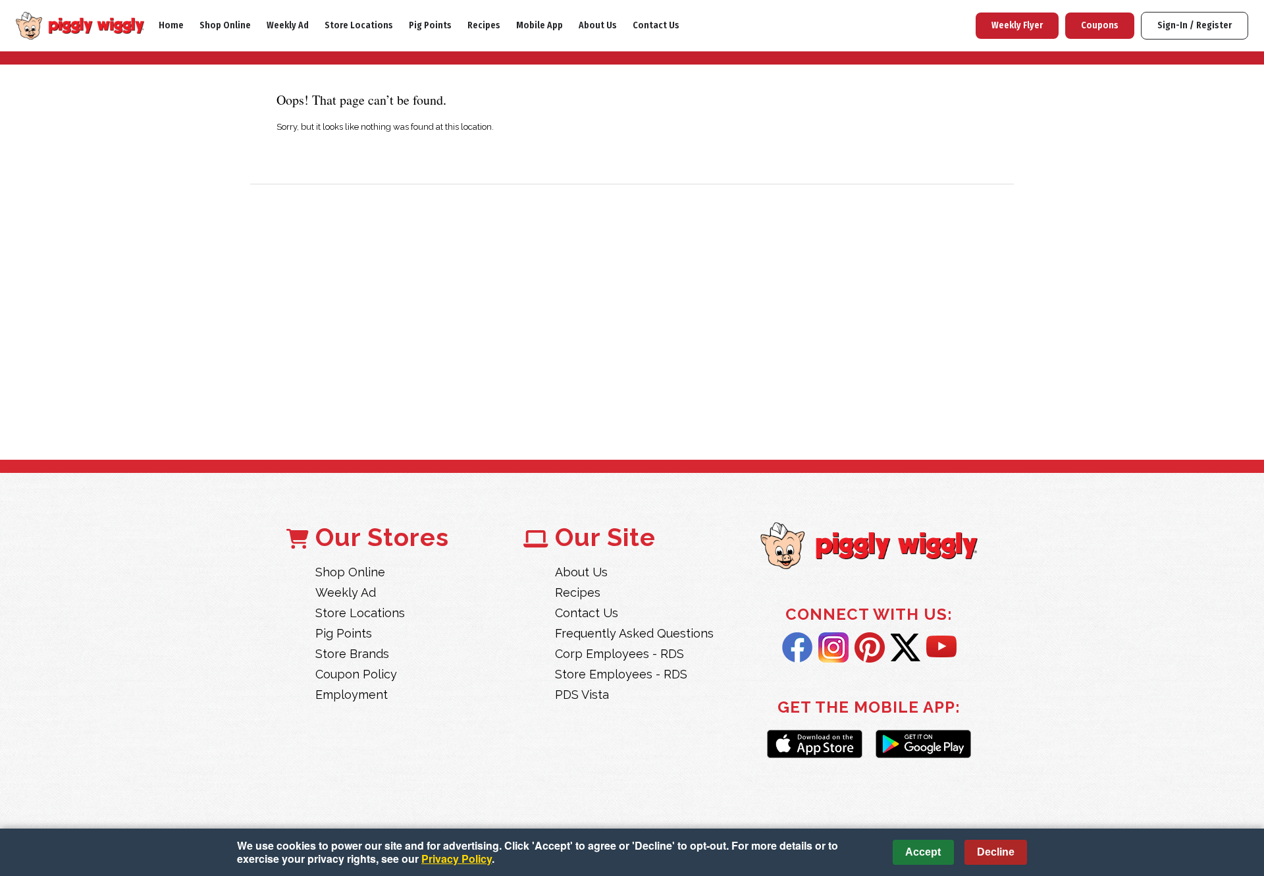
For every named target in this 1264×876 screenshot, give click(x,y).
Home (171, 25)
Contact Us (656, 25)
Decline (995, 852)
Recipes (483, 25)
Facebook (797, 647)
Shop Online (225, 25)
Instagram (833, 647)
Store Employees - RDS (621, 674)
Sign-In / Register (1194, 25)
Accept (923, 852)
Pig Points (430, 25)
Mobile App (539, 25)
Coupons (1100, 25)
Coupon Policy (356, 674)
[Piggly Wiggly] (869, 547)
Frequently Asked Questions (634, 633)
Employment (351, 694)
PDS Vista (582, 694)
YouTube (941, 647)
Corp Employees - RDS (619, 654)
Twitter (905, 647)
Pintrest (870, 647)
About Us (598, 25)
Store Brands (352, 654)
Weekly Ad (288, 25)
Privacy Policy (456, 858)
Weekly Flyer (1017, 25)
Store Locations (359, 25)
